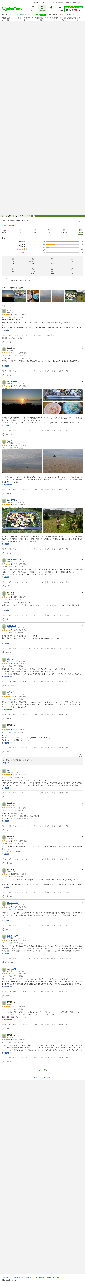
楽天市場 (68, 2)
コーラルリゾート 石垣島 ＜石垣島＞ (16, 220)
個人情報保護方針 (17, 1277)
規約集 (49, 1277)
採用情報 (42, 1277)
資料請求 (56, 1277)
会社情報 (5, 1277)
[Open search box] (4, 280)
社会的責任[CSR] (31, 1277)
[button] (8, 296)
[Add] (80, 221)
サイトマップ (47, 2)
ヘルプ (29, 2)
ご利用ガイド (37, 2)
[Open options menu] (82, 310)
